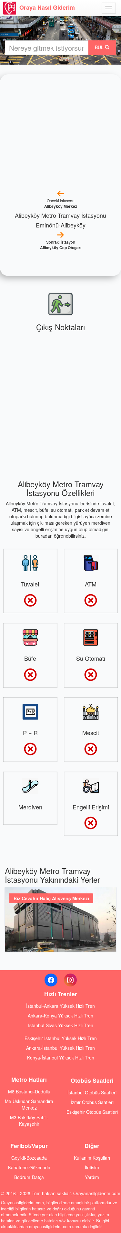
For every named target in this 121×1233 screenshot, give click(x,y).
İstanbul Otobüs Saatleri (91, 1092)
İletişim (92, 1167)
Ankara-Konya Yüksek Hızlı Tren (60, 1015)
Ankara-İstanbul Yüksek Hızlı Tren (60, 1048)
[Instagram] (70, 980)
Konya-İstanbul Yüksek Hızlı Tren (60, 1057)
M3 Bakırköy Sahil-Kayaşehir (29, 1120)
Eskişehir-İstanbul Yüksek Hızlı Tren (61, 1038)
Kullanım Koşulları (92, 1157)
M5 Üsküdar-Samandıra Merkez (29, 1104)
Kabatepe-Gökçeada (29, 1167)
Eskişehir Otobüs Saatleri (92, 1112)
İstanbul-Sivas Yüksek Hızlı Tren (60, 1025)
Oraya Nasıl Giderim (47, 7)
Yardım (92, 1177)
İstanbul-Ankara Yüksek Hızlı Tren (60, 1006)
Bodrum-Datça (29, 1177)
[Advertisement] (60, 401)
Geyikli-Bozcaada (29, 1157)
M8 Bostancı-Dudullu (29, 1091)
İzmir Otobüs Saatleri (92, 1102)
